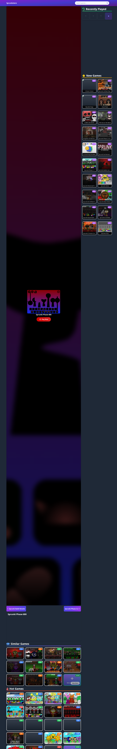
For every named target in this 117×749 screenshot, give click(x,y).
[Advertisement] (44, 629)
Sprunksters (11, 3)
